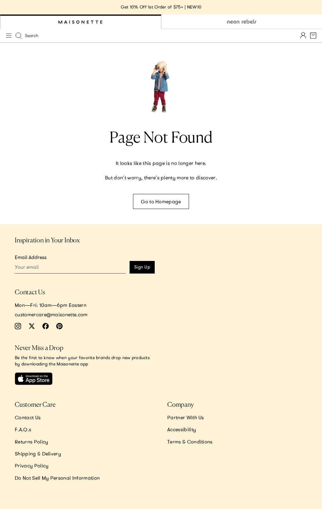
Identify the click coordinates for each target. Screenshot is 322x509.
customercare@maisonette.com (51, 314)
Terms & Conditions (190, 441)
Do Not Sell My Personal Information (57, 478)
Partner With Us (185, 417)
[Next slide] (251, 7)
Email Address (31, 257)
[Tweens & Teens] (241, 21)
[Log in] (303, 35)
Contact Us (28, 417)
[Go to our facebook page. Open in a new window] (45, 326)
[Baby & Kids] (80, 21)
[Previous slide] (70, 7)
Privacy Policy (31, 465)
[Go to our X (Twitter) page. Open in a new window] (32, 326)
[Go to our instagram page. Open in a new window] (18, 326)
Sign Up (142, 267)
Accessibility (181, 429)
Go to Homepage (161, 201)
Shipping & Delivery (38, 453)
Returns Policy (31, 441)
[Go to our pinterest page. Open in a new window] (59, 326)
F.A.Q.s (23, 429)
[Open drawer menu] (9, 35)
